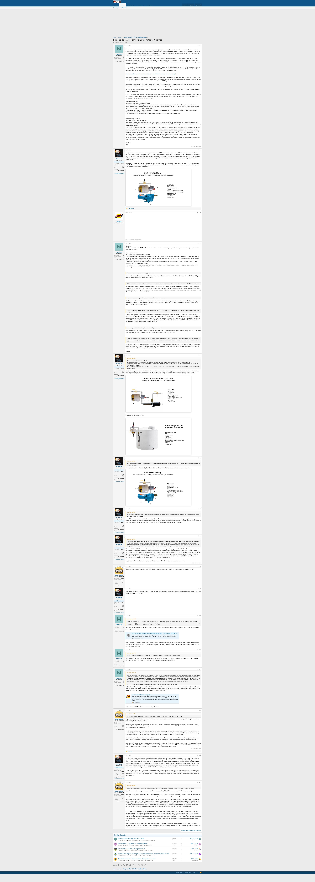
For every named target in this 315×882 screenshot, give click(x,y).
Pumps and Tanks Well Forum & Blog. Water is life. (143, 840)
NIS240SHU (121, 860)
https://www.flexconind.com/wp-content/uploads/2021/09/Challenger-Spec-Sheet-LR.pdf (151, 74)
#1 (200, 45)
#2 (200, 150)
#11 (200, 650)
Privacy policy (188, 872)
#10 (200, 615)
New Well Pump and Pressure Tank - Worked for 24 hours (136, 859)
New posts (115, 7)
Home (116, 5)
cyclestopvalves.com (119, 173)
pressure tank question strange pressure (131, 849)
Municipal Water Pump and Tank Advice (131, 838)
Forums (122, 5)
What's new (130, 5)
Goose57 (120, 845)
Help (194, 872)
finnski (196, 855)
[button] (135, 4)
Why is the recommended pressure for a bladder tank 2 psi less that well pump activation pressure (160, 633)
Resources (140, 5)
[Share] (198, 45)
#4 (200, 355)
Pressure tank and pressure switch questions (132, 844)
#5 (200, 458)
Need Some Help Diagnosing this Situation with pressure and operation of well (143, 854)
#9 (200, 588)
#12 (200, 669)
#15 (200, 782)
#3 (200, 243)
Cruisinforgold (121, 855)
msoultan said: (130, 358)
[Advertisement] (157, 21)
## (200, 212)
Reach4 (196, 850)
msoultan (117, 42)
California (121, 61)
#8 (200, 566)
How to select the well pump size (141, 695)
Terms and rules (180, 872)
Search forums (123, 7)
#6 (200, 509)
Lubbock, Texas (120, 170)
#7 (200, 536)
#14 (200, 755)
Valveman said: (130, 619)
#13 (200, 710)
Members (149, 5)
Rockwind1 (120, 850)
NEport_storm (121, 840)
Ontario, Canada (120, 585)
